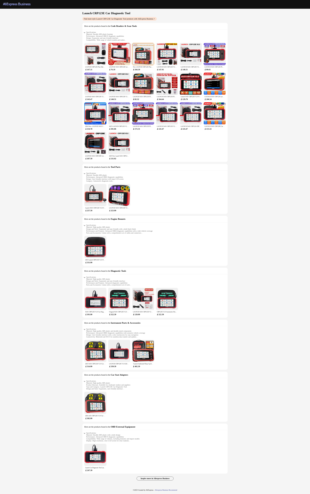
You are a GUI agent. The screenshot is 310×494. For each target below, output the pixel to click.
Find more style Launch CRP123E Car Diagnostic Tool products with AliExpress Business (118, 19)
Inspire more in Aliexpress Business (155, 478)
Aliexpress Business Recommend (166, 490)
